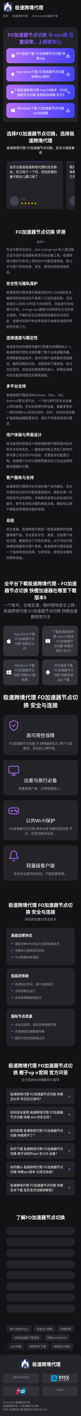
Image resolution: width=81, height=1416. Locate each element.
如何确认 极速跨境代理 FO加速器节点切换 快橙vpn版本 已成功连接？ (36, 1169)
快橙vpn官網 (44, 1329)
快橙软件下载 (37, 1346)
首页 (5, 16)
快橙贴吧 (65, 1329)
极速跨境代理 (20, 16)
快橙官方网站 (62, 1346)
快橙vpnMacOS (57, 1337)
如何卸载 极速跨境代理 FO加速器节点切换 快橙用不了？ (36, 1133)
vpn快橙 (16, 1346)
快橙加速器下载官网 (26, 1337)
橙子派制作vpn (19, 1329)
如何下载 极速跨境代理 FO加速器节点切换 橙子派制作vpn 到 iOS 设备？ (36, 1151)
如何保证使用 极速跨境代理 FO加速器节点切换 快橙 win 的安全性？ (36, 1114)
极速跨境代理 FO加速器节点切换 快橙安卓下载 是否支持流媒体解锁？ (36, 1187)
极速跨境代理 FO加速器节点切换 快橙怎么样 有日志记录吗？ (36, 1096)
